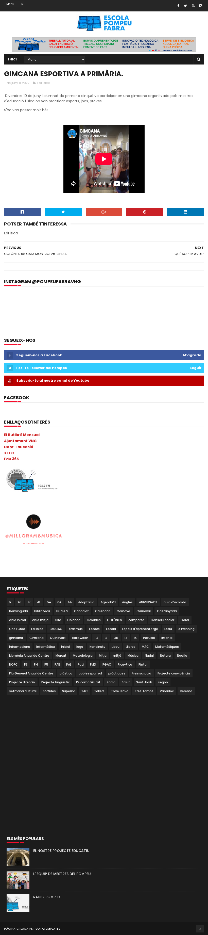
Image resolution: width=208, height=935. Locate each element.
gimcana (16, 638)
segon (163, 682)
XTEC (9, 453)
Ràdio (111, 682)
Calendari (102, 611)
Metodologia (83, 655)
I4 (126, 638)
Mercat (61, 655)
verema (186, 691)
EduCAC (56, 629)
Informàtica (45, 646)
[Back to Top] (200, 928)
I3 (106, 638)
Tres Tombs (144, 691)
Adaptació (86, 602)
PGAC (106, 664)
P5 (46, 664)
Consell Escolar (162, 620)
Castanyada (167, 611)
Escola (111, 629)
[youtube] (193, 5)
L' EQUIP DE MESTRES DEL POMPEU (62, 873)
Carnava (123, 611)
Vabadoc (167, 691)
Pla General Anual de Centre (31, 673)
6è (59, 602)
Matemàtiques (167, 646)
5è (49, 602)
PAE (57, 664)
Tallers (99, 691)
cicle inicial (17, 620)
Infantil (166, 638)
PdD (93, 664)
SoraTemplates (48, 929)
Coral (185, 620)
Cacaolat (81, 611)
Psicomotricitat (88, 682)
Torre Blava (119, 691)
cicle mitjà (40, 620)
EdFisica (43, 83)
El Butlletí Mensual (22, 434)
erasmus (76, 629)
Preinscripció (141, 673)
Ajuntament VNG (20, 440)
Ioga (79, 646)
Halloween (80, 638)
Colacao (73, 620)
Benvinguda (18, 611)
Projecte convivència (174, 673)
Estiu (168, 629)
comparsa (136, 620)
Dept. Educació (18, 446)
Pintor (143, 664)
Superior (68, 691)
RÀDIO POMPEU (46, 896)
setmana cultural (23, 691)
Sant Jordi (144, 682)
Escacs (94, 629)
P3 (26, 664)
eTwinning (186, 629)
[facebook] (178, 5)
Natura (165, 655)
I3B (116, 638)
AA (70, 602)
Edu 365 (11, 458)
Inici (12, 59)
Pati (81, 664)
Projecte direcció (22, 682)
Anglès (127, 602)
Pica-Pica (125, 664)
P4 (36, 664)
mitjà (117, 655)
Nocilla (182, 655)
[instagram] (201, 5)
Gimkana (36, 638)
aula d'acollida (175, 602)
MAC (145, 646)
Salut (126, 682)
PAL (68, 664)
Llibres (130, 646)
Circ (58, 620)
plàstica (66, 673)
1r (10, 602)
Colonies (94, 620)
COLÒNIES (114, 620)
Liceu (115, 646)
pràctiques (116, 673)
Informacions (19, 646)
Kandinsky (97, 646)
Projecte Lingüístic (55, 682)
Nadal (149, 655)
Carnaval (143, 611)
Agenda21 (108, 602)
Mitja (103, 655)
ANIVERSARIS (148, 602)
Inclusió (149, 638)
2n (19, 602)
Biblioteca (42, 611)
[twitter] (185, 5)
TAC (84, 691)
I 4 (96, 638)
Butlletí (62, 611)
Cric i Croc (17, 629)
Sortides (49, 691)
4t (39, 602)
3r (29, 602)
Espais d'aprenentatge (140, 629)
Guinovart (58, 638)
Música (133, 655)
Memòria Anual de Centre (29, 655)
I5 (135, 638)
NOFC (13, 664)
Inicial (65, 646)
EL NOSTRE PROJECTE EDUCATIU (61, 850)
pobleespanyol (90, 673)
